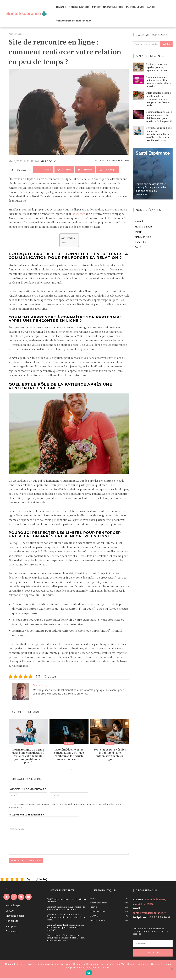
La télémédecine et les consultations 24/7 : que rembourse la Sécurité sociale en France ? (69, 754)
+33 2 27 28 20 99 (159, 917)
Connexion (11, 931)
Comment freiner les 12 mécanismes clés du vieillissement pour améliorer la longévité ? (159, 116)
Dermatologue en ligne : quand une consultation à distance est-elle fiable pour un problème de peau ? (28, 756)
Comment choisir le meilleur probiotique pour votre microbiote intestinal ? (158, 81)
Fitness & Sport (143, 226)
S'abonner (153, 953)
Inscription (11, 926)
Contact (10, 910)
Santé (21, 33)
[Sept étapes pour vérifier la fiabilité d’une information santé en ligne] (109, 731)
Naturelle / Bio (143, 236)
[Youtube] (28, 897)
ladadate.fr (78, 213)
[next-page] (71, 769)
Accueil (12, 33)
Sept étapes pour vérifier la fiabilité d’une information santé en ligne (110, 754)
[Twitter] (21, 897)
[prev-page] (66, 769)
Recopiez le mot (26, 814)
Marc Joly (48, 161)
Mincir (138, 231)
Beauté (139, 221)
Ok (88, 972)
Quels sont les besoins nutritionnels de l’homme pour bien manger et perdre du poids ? (158, 99)
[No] (171, 969)
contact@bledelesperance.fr (149, 912)
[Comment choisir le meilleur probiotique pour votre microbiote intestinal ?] (138, 79)
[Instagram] (14, 897)
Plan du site (12, 921)
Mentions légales (15, 915)
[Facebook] (6, 897)
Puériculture (141, 242)
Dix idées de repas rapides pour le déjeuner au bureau (157, 67)
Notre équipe (13, 905)
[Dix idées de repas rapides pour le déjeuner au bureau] (138, 67)
